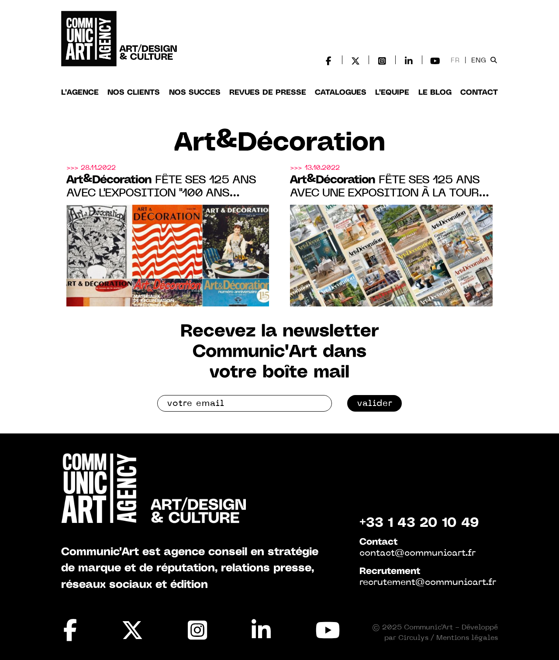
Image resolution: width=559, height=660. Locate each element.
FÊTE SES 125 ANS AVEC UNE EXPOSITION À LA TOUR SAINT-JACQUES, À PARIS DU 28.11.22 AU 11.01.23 (385, 187)
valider (375, 403)
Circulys (413, 638)
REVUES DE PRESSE (267, 92)
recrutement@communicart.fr (427, 582)
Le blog (435, 92)
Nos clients (133, 92)
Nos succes (195, 92)
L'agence (80, 92)
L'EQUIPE (392, 92)
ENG (479, 61)
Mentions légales (467, 638)
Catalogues (340, 92)
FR (455, 61)
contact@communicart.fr (417, 553)
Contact (479, 92)
